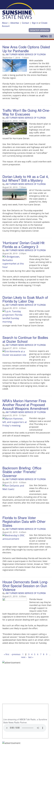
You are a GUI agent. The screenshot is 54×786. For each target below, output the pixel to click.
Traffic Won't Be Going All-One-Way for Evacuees (26, 112)
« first (6, 654)
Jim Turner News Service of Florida (25, 54)
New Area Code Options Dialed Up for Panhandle (26, 48)
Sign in (35, 22)
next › (23, 657)
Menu (44, 36)
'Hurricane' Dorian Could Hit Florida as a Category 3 (23, 244)
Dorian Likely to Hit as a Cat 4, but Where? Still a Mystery (25, 178)
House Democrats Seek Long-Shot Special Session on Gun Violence (25, 585)
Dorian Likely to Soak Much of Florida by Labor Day (25, 299)
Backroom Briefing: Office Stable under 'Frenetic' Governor (21, 471)
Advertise (14, 22)
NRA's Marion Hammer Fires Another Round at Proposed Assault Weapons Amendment (25, 404)
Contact (25, 22)
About (4, 22)
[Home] (18, 10)
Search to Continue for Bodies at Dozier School (25, 339)
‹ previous (15, 654)
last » (30, 657)
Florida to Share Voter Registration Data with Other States (24, 521)
